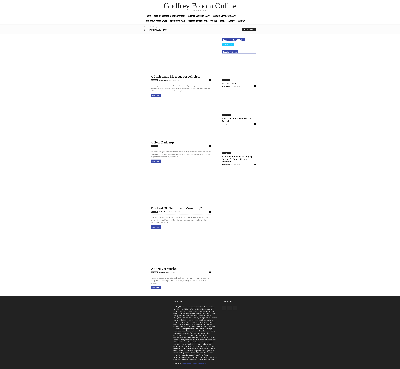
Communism (225, 79)
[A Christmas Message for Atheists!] (180, 58)
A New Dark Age (162, 142)
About (231, 21)
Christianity (154, 80)
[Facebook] (224, 308)
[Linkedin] (230, 308)
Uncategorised (226, 115)
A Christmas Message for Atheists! (176, 76)
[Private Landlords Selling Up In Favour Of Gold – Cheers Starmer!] (239, 141)
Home (148, 16)
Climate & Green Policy (199, 16)
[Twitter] (235, 308)
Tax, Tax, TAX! (229, 83)
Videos (213, 21)
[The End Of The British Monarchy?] (180, 189)
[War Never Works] (180, 253)
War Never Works (164, 269)
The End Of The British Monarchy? (176, 208)
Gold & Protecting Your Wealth (169, 16)
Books (223, 21)
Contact (241, 21)
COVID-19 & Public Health (224, 16)
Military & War (177, 21)
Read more (155, 95)
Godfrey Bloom (163, 80)
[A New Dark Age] (180, 123)
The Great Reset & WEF (156, 21)
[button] (253, 16)
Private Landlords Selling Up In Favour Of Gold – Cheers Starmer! (238, 159)
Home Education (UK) (198, 21)
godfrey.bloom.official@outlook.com (193, 364)
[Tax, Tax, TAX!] (239, 68)
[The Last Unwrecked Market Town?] (239, 103)
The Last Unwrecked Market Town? (237, 120)
